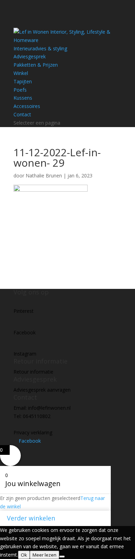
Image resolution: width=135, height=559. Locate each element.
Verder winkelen (31, 518)
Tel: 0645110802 (32, 416)
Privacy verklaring (33, 432)
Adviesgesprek (30, 56)
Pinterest (24, 311)
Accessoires (27, 106)
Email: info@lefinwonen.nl (42, 407)
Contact (22, 114)
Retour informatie (33, 371)
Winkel (21, 73)
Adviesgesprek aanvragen (42, 389)
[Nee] (62, 557)
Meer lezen (44, 555)
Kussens (23, 97)
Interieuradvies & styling (40, 48)
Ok (24, 555)
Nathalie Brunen (44, 175)
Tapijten (23, 81)
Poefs (20, 89)
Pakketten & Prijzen (36, 64)
